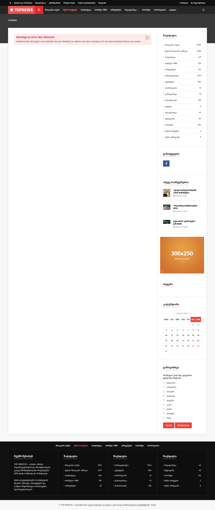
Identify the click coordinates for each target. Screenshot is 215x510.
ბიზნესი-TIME (71, 480)
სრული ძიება (69, 3)
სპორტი (146, 10)
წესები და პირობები (23, 3)
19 (177, 340)
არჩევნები (115, 10)
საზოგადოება (183, 75)
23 (198, 340)
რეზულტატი (183, 425)
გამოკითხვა (183, 94)
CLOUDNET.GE (143, 505)
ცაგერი (170, 400)
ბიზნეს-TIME (101, 10)
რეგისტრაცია (199, 3)
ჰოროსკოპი (160, 10)
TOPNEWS (12, 20)
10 (166, 335)
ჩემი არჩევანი (183, 137)
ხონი (169, 409)
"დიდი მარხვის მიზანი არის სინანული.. (184, 191)
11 (172, 335)
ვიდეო (172, 10)
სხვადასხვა (183, 112)
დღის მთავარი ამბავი (183, 51)
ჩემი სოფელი (70, 10)
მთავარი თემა (52, 10)
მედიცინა (183, 118)
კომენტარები (55, 3)
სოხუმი (170, 413)
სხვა (168, 418)
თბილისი (171, 387)
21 (188, 340)
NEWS (24, 9)
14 (188, 335)
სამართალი (183, 100)
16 (198, 335)
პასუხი (168, 425)
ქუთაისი (170, 383)
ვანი (168, 405)
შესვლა (184, 3)
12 (177, 335)
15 (193, 335)
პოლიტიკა (86, 10)
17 (166, 340)
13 (183, 335)
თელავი (170, 396)
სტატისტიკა (40, 3)
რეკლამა (102, 3)
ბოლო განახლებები (87, 3)
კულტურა (183, 82)
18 (172, 340)
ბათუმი (170, 391)
